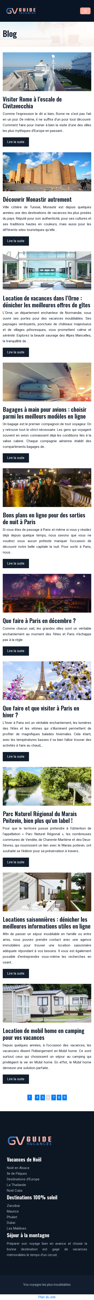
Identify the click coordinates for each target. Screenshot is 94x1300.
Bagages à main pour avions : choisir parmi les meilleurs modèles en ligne (44, 412)
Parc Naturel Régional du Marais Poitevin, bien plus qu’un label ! (40, 817)
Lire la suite (15, 142)
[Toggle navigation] (85, 11)
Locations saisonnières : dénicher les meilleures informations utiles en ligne (47, 922)
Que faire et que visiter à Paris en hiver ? (41, 711)
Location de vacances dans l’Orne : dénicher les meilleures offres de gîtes (46, 301)
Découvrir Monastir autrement (37, 199)
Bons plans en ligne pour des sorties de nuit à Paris (44, 518)
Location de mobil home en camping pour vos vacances (43, 1033)
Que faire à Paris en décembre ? (39, 620)
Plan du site (47, 1297)
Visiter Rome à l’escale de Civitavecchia (32, 102)
